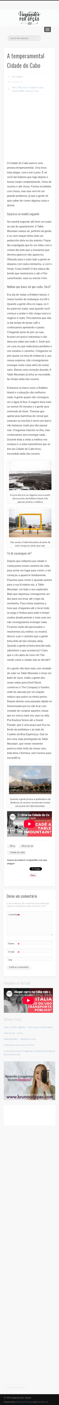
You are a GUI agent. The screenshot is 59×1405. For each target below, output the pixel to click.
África (14, 87)
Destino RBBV (18, 91)
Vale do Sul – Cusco (13, 1033)
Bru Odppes (17, 76)
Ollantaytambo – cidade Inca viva (20, 1038)
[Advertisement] (29, 128)
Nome (14, 943)
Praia (36, 91)
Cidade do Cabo (36, 87)
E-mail (14, 952)
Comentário (14, 915)
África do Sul (23, 87)
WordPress (42, 1401)
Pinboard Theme (24, 1401)
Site (10, 959)
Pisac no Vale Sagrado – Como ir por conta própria (28, 1027)
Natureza (29, 91)
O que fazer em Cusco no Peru (19, 1044)
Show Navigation (47, 29)
